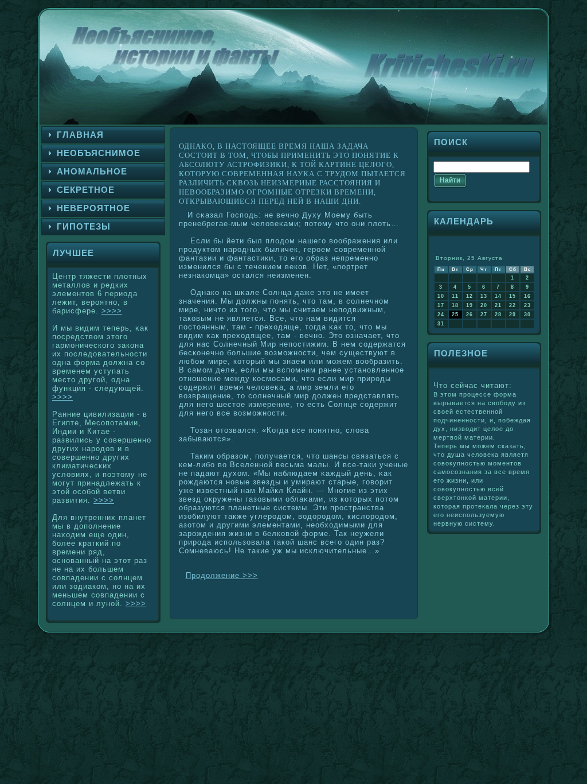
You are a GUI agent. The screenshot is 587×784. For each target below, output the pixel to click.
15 (512, 296)
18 (455, 305)
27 (483, 314)
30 (527, 314)
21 (498, 305)
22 (512, 305)
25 (455, 314)
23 (527, 305)
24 (440, 314)
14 (498, 296)
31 (440, 324)
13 (483, 296)
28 (498, 314)
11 (455, 296)
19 (469, 305)
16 (527, 296)
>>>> (111, 310)
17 (440, 305)
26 (469, 314)
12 (469, 296)
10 (440, 296)
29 (512, 314)
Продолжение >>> (222, 575)
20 (483, 305)
